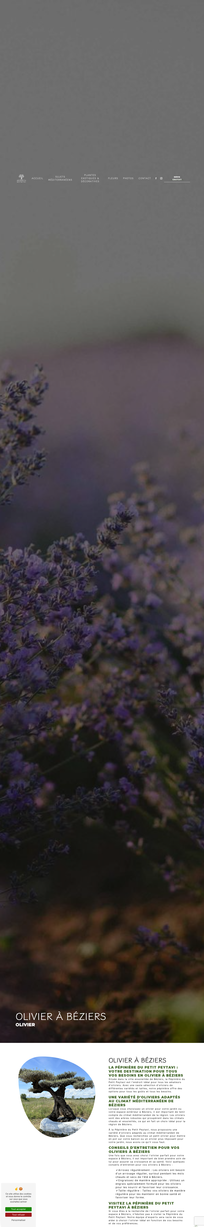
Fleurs (113, 178)
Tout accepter (18, 1209)
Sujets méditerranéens (60, 178)
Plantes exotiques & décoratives (90, 178)
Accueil (37, 178)
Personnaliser (19, 1220)
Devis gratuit (177, 178)
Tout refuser (18, 1214)
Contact (145, 178)
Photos (128, 178)
